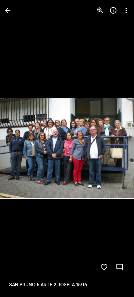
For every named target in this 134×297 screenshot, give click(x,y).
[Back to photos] (8, 10)
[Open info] (113, 10)
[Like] (104, 267)
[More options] (126, 10)
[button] (18, 149)
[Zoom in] (100, 10)
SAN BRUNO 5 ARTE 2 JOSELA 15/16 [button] (48, 285)
